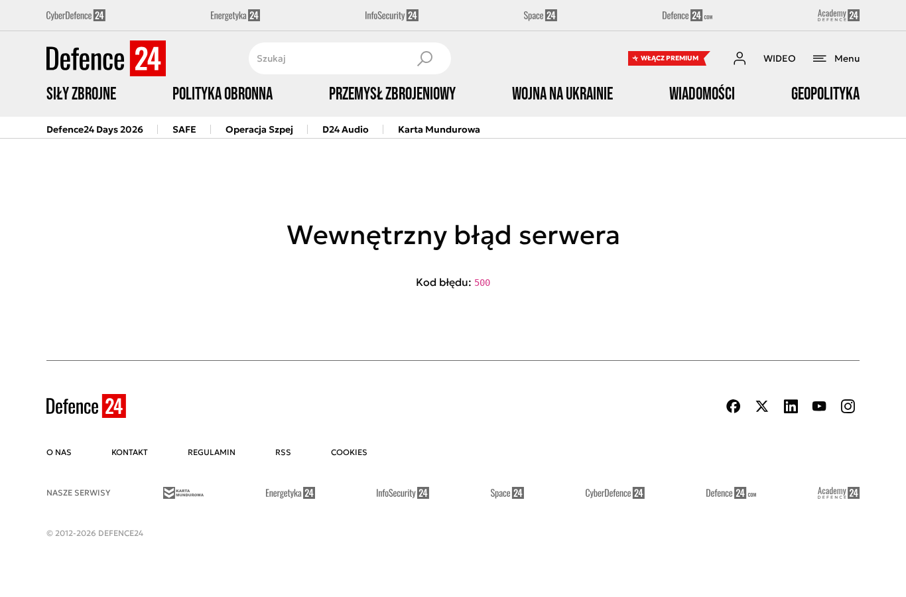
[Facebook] (733, 406)
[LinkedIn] (791, 406)
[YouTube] (819, 406)
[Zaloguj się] (739, 58)
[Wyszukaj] (424, 58)
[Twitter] (762, 406)
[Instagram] (848, 406)
